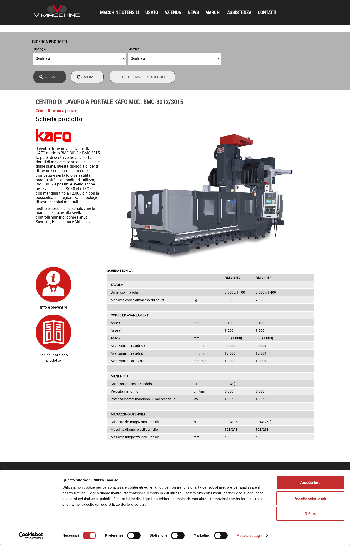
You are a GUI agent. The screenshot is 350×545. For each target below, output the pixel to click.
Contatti (267, 12)
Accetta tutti (310, 482)
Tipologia (39, 49)
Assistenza (239, 12)
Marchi (213, 12)
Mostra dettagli (249, 536)
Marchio (133, 49)
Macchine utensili (119, 12)
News (193, 12)
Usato (151, 12)
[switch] (134, 535)
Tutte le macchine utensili (142, 77)
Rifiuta (310, 514)
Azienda (173, 12)
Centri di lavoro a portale (56, 110)
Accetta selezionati (310, 498)
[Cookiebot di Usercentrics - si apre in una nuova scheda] (31, 535)
